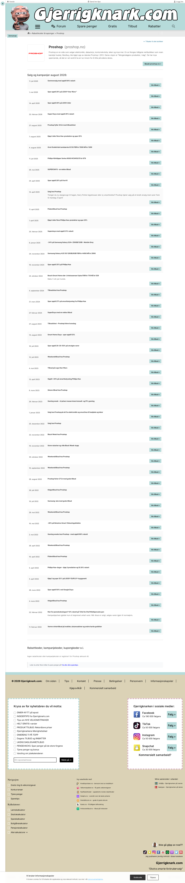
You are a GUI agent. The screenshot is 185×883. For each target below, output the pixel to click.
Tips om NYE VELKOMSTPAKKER (33, 720)
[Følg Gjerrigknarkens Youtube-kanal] (163, 852)
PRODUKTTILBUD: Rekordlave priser (34, 727)
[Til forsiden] (106, 15)
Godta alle (138, 877)
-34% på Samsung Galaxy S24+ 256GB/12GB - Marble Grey (70, 242)
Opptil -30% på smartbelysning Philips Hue (64, 379)
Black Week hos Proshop (57, 434)
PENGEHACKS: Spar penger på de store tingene (40, 746)
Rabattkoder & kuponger (43, 33)
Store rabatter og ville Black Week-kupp (63, 446)
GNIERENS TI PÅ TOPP (27, 735)
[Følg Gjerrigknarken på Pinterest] (181, 852)
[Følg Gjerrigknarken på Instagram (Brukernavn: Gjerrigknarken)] (154, 852)
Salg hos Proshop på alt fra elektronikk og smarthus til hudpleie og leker (75, 412)
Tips (66, 681)
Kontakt (81, 681)
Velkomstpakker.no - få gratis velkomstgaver (95, 788)
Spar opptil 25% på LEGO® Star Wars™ (62, 92)
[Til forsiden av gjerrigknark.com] (20, 17)
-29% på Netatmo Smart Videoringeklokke (64, 523)
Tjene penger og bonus (28, 749)
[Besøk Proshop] (35, 53)
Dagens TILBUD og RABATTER (31, 738)
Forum (61, 26)
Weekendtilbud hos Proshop (59, 357)
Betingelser (115, 681)
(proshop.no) (74, 47)
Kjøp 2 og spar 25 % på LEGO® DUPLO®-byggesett (67, 578)
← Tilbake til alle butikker (153, 41)
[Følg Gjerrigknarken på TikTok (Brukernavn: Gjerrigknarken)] (145, 852)
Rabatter (154, 26)
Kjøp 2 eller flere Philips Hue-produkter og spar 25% (67, 220)
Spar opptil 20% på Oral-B (57, 180)
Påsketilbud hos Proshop (57, 209)
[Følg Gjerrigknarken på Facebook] (158, 852)
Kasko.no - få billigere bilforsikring (92, 804)
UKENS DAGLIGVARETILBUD (30, 742)
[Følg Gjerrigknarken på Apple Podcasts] (172, 852)
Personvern (136, 681)
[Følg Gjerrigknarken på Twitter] (176, 852)
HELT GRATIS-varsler (27, 723)
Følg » (172, 714)
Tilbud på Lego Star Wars (57, 368)
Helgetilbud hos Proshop (57, 490)
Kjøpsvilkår (76, 688)
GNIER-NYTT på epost (27, 712)
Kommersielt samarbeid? (155, 755)
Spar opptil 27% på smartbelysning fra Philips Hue (67, 301)
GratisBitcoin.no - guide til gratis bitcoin (93, 800)
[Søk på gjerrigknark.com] (174, 26)
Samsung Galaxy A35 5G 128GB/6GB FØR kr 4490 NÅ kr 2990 (72, 253)
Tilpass (153, 877)
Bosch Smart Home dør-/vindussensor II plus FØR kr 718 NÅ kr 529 (73, 276)
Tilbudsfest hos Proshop (57, 290)
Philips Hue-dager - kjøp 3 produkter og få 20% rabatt (68, 567)
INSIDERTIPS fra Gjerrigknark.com (33, 716)
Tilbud (132, 26)
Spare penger (87, 26)
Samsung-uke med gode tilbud (60, 501)
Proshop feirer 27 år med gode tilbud (62, 479)
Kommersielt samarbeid (103, 688)
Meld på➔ (66, 760)
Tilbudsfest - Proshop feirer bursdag (62, 323)
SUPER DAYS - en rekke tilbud (59, 169)
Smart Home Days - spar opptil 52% (61, 335)
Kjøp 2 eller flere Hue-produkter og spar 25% (65, 136)
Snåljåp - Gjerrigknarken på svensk (170, 783)
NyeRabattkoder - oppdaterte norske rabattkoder (97, 792)
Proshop (60, 33)
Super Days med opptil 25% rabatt (61, 114)
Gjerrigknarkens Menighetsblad (32, 731)
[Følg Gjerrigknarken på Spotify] (167, 852)
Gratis (112, 26)
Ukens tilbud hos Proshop (57, 390)
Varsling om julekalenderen (30, 753)
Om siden (51, 681)
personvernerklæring (95, 879)
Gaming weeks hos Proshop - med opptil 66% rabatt (68, 534)
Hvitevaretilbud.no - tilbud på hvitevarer (93, 808)
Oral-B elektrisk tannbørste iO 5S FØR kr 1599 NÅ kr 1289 (70, 147)
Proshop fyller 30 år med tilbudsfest (62, 125)
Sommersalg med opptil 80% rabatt (61, 81)
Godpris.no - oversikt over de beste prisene (95, 796)
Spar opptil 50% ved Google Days (60, 590)
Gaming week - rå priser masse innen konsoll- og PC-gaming (71, 401)
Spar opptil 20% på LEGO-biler (59, 103)
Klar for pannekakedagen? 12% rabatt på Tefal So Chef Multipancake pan (76, 612)
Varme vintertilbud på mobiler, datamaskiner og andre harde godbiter (75, 627)
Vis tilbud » (155, 85)
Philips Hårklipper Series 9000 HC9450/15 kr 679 (67, 158)
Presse (97, 681)
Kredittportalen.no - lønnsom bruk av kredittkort (96, 783)
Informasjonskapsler (162, 681)
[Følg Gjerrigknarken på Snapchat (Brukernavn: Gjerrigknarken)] (149, 852)
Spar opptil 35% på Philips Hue (59, 264)
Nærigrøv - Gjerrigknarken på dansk (170, 787)
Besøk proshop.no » (153, 64)
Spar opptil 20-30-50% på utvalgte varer (63, 346)
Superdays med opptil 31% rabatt (60, 231)
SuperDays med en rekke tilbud (60, 312)
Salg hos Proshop (54, 192)
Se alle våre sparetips (70, 665)
